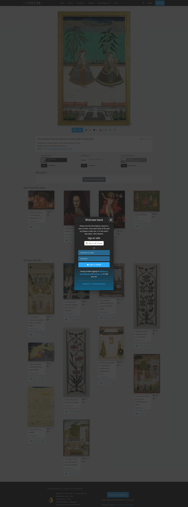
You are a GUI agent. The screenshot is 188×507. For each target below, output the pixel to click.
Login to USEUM (94, 265)
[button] (94, 243)
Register (86, 283)
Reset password (99, 283)
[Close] (110, 220)
